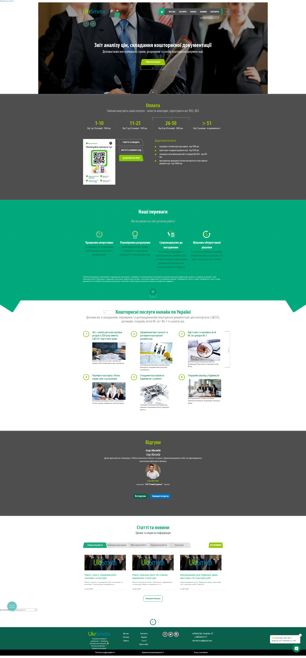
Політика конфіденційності (105, 652)
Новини (203, 12)
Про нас (172, 12)
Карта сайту (143, 644)
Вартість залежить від (131, 150)
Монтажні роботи (138, 545)
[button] (12, 606)
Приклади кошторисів (116, 545)
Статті (144, 641)
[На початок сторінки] (153, 622)
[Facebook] (86, 24)
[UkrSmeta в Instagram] (176, 634)
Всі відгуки (140, 496)
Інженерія (179, 545)
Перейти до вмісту (7, 1)
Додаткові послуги (131, 158)
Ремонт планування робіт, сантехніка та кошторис (101, 577)
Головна (163, 12)
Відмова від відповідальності (153, 652)
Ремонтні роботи (95, 545)
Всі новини (215, 545)
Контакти (214, 12)
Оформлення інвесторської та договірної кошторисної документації (154, 335)
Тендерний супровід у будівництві (203, 375)
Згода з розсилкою (201, 652)
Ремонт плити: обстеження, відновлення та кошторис (150, 577)
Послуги (182, 12)
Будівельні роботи (159, 545)
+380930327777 (209, 18)
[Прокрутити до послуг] (153, 292)
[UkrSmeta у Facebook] (165, 634)
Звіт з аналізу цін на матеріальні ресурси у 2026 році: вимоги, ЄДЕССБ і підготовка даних (107, 335)
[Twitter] (93, 24)
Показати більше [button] (153, 598)
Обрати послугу (153, 62)
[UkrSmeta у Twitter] (170, 634)
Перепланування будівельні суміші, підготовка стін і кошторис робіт (199, 577)
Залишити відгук (160, 496)
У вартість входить (131, 142)
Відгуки (144, 637)
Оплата (193, 12)
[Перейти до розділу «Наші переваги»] (153, 92)
